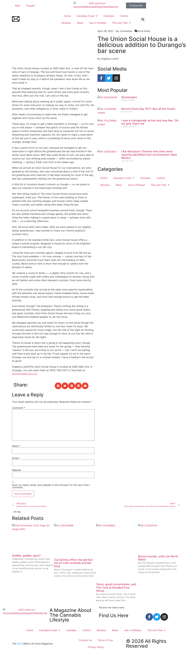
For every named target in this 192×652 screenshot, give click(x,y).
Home (67, 15)
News (80, 22)
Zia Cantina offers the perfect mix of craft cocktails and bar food (73, 563)
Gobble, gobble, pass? (26, 555)
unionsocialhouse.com (24, 373)
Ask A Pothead (97, 22)
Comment (18, 408)
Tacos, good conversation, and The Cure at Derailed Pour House (116, 587)
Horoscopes (129, 97)
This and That (120, 22)
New (17, 5)
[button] (142, 19)
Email (16, 458)
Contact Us (85, 640)
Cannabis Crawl (85, 15)
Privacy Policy (96, 647)
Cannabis (109, 15)
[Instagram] (116, 78)
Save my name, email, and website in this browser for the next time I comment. (51, 486)
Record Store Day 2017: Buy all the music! (148, 108)
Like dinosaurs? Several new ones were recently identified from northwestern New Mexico (149, 154)
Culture (124, 15)
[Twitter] (108, 78)
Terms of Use (105, 640)
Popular (30, 5)
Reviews (66, 22)
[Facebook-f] (101, 78)
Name (16, 446)
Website (16, 470)
